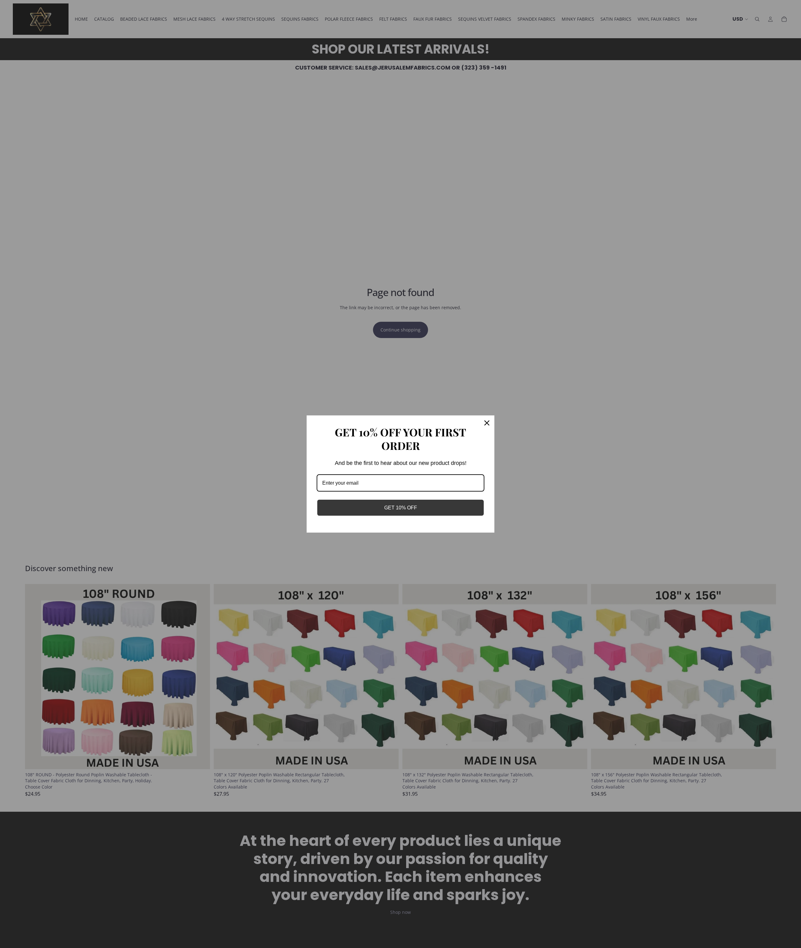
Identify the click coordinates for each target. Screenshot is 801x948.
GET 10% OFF (400, 507)
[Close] (486, 422)
